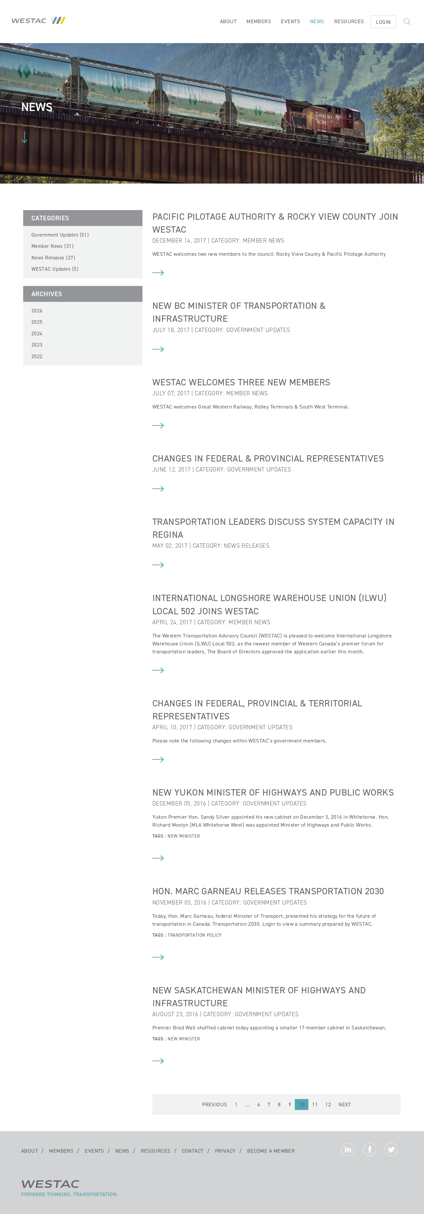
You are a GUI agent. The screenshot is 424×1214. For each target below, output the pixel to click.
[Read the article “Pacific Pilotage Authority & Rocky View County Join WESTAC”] (158, 274)
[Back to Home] (69, 1196)
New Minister (184, 836)
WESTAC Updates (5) (55, 269)
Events (290, 21)
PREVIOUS (214, 1104)
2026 (37, 310)
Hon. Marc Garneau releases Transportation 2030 (268, 891)
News (317, 21)
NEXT (345, 1104)
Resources (349, 21)
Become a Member (271, 1150)
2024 (37, 333)
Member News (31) (52, 246)
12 (328, 1104)
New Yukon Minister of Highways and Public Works (273, 792)
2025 (37, 322)
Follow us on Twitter (391, 1151)
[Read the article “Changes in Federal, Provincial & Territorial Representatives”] (158, 760)
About (228, 21)
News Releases (246, 546)
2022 (37, 356)
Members (258, 21)
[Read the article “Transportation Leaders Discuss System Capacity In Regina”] (158, 566)
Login (383, 22)
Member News (264, 241)
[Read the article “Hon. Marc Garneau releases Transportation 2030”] (158, 958)
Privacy (225, 1150)
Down (24, 137)
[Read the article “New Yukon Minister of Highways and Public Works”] (158, 859)
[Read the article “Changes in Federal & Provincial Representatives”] (158, 490)
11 (315, 1104)
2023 (37, 345)
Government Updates (258, 330)
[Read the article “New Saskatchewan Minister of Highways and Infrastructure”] (158, 1062)
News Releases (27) (53, 257)
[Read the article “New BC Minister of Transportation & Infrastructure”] (158, 350)
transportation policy (195, 935)
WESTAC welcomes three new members (241, 382)
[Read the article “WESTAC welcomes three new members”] (158, 426)
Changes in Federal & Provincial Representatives (268, 458)
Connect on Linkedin (347, 1151)
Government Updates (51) (60, 235)
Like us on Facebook (369, 1151)
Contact (193, 1150)
